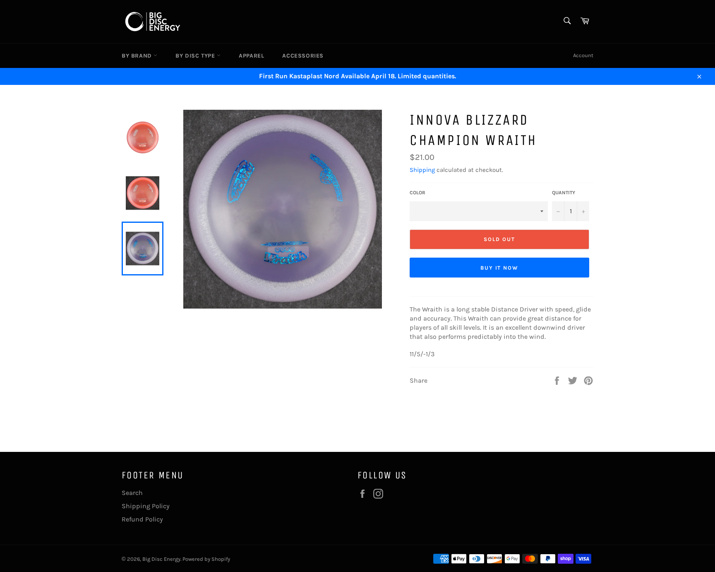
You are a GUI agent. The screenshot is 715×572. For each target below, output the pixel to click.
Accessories (303, 55)
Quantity (563, 192)
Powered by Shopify (206, 559)
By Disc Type (196, 55)
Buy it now (499, 268)
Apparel (251, 55)
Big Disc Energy (161, 559)
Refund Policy (142, 519)
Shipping (422, 170)
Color (417, 192)
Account (583, 55)
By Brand (138, 55)
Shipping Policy (146, 506)
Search (132, 493)
